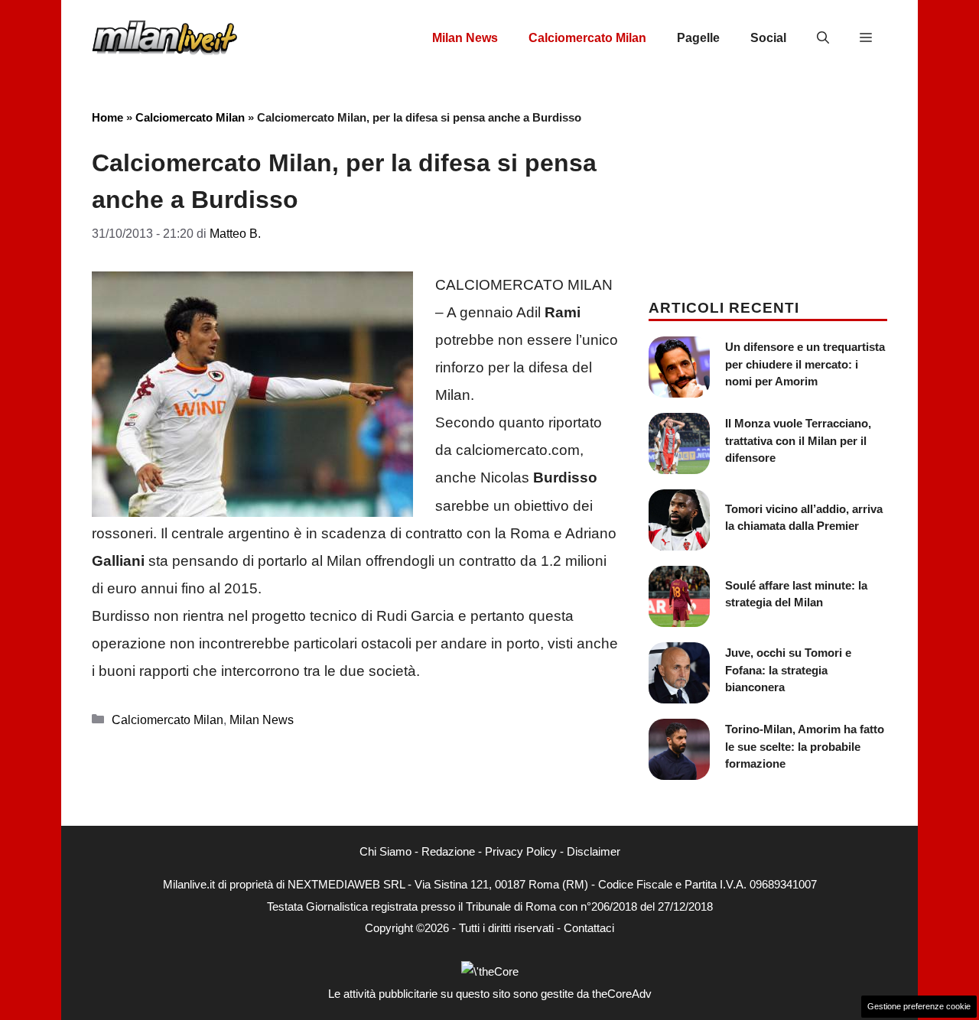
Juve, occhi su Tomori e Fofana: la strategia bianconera (788, 670)
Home (107, 117)
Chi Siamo (385, 851)
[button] (823, 38)
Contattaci (589, 927)
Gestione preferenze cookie (919, 1006)
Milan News (465, 37)
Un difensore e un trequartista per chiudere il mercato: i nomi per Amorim (805, 364)
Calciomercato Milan (587, 37)
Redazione (448, 851)
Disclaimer (593, 851)
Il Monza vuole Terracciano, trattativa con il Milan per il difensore (798, 440)
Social (768, 37)
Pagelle (698, 37)
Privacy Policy (521, 851)
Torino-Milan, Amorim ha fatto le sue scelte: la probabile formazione (804, 746)
